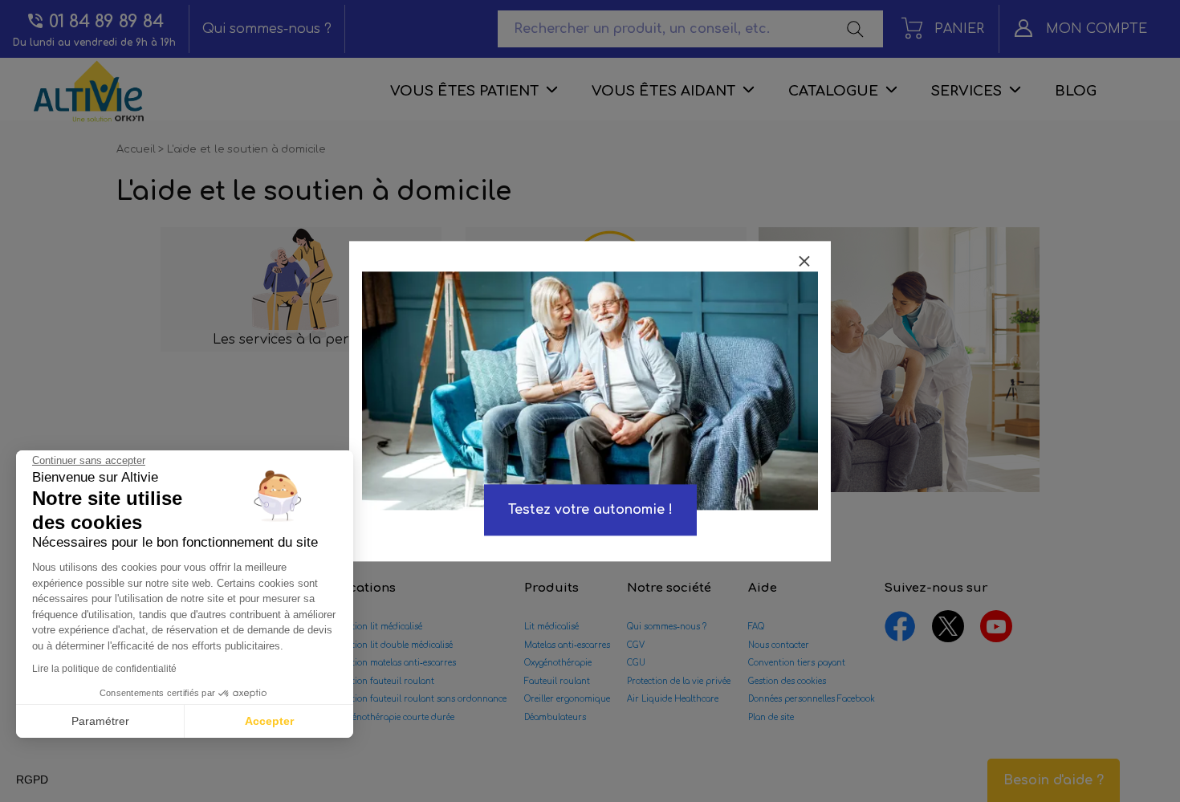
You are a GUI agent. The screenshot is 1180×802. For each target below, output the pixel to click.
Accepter (269, 720)
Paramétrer (100, 720)
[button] (32, 780)
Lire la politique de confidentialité (104, 668)
